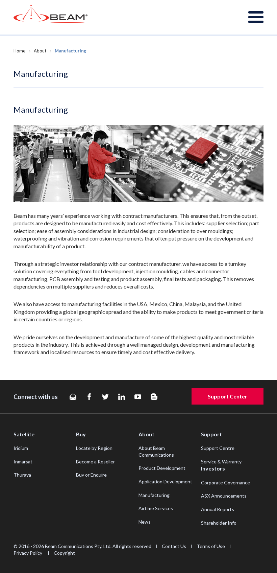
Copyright (64, 553)
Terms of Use (211, 546)
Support (211, 434)
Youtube (137, 396)
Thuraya (22, 475)
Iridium (21, 448)
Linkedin (121, 396)
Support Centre (217, 448)
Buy (81, 434)
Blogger (154, 396)
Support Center (227, 396)
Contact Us (174, 546)
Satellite (24, 434)
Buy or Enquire (91, 475)
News (144, 522)
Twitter (105, 396)
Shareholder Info (218, 523)
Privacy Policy (28, 553)
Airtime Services (155, 508)
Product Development (161, 468)
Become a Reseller (95, 461)
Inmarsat (23, 461)
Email (73, 396)
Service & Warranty (221, 461)
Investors (213, 468)
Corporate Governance (225, 482)
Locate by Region (94, 448)
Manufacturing (154, 495)
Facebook (89, 396)
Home (19, 50)
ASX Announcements (224, 496)
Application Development (165, 481)
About (40, 50)
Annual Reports (217, 509)
